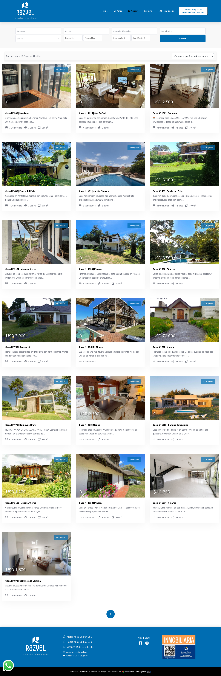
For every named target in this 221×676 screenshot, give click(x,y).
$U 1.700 (161, 492)
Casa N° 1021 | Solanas (165, 113)
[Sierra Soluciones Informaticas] (149, 671)
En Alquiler (133, 10)
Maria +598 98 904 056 (79, 636)
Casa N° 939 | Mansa (89, 424)
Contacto (148, 10)
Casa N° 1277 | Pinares (164, 502)
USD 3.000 (163, 180)
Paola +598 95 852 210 (79, 641)
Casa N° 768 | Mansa (163, 346)
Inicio (105, 10)
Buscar (182, 38)
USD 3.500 (163, 258)
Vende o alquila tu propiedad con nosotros (193, 10)
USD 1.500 (16, 570)
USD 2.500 (163, 102)
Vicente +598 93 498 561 (80, 647)
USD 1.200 (16, 492)
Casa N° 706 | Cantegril (17, 346)
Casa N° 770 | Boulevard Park (20, 424)
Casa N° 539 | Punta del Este (168, 190)
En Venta (118, 10)
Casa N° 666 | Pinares (164, 268)
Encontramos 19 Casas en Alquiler (23, 56)
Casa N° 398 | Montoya (17, 113)
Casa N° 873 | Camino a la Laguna (23, 580)
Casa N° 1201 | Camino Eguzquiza (170, 424)
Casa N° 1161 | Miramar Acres (20, 268)
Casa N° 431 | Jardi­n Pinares (94, 190)
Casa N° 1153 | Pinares (91, 268)
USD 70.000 (164, 336)
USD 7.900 (16, 336)
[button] (38, 31)
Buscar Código (167, 10)
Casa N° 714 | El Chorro (91, 346)
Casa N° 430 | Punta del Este (20, 190)
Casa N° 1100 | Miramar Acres (20, 502)
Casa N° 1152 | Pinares (91, 502)
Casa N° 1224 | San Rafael (92, 113)
